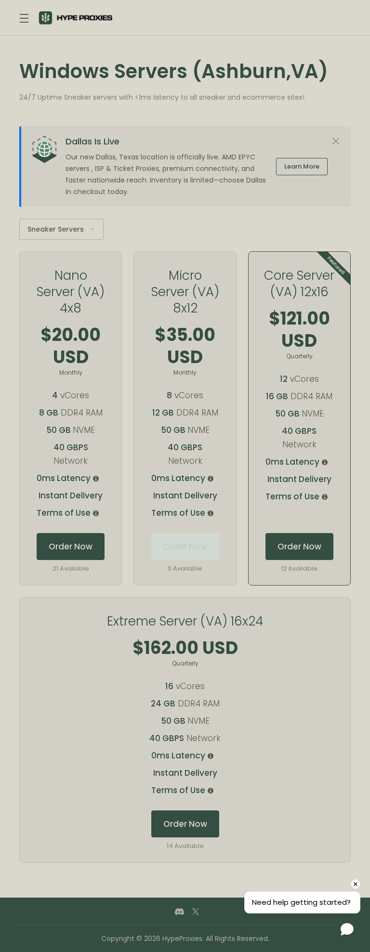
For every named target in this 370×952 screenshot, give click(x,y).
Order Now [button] (70, 546)
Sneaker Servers (55, 229)
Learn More (301, 166)
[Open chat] (347, 929)
